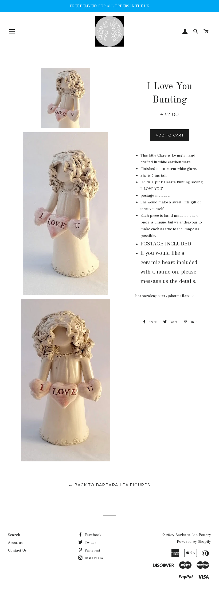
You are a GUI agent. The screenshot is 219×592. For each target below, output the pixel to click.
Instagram (93, 558)
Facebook (92, 534)
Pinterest (92, 550)
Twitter (90, 542)
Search (14, 534)
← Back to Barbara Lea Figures (109, 485)
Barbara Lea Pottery (193, 534)
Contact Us (17, 550)
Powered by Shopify (194, 541)
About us (15, 542)
